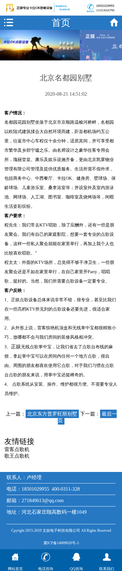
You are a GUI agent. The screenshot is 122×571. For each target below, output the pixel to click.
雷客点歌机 (16, 449)
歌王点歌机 (16, 456)
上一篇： (41, 413)
